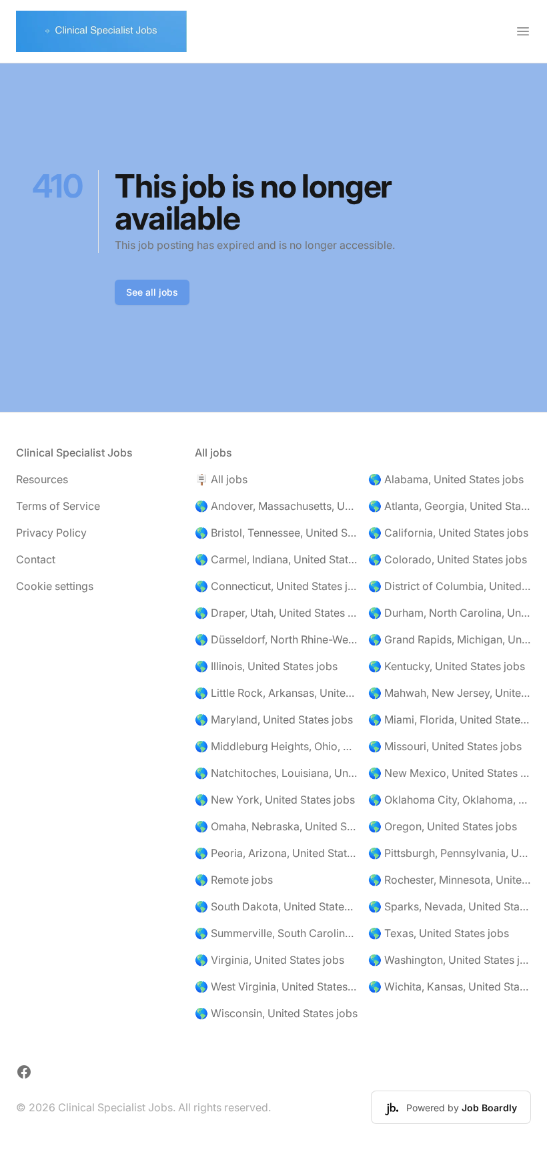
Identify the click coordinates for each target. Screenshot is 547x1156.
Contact (35, 559)
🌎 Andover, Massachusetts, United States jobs (276, 506)
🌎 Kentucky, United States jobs (446, 666)
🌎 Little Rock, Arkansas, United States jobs (276, 692)
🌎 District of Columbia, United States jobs (449, 586)
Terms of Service (58, 506)
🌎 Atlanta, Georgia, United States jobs (449, 506)
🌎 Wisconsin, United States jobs (276, 1013)
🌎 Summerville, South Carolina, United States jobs (276, 933)
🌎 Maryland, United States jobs (274, 719)
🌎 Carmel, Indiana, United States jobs (276, 559)
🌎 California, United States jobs (448, 532)
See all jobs (152, 292)
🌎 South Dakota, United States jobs (276, 906)
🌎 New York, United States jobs (275, 799)
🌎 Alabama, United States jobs (446, 479)
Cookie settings (54, 586)
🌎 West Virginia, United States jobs (276, 986)
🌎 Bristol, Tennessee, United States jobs (276, 532)
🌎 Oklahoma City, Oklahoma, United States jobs (449, 799)
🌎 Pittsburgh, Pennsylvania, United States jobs (449, 853)
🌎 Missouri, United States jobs (445, 746)
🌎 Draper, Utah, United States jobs (276, 612)
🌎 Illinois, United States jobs (266, 666)
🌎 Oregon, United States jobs (442, 826)
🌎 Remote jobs (234, 879)
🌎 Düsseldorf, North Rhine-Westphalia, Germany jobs (276, 639)
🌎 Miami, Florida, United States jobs (449, 719)
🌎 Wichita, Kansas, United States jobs (449, 986)
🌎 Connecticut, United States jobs (276, 586)
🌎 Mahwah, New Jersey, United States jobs (449, 692)
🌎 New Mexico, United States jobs (449, 773)
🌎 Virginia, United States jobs (269, 959)
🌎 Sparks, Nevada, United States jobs (449, 906)
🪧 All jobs (221, 479)
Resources (42, 479)
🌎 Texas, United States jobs (438, 933)
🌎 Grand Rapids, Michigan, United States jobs (449, 639)
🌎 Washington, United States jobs (449, 959)
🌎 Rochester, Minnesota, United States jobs (449, 879)
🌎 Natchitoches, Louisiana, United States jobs (276, 773)
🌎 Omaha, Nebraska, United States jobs (276, 826)
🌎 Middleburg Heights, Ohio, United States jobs (276, 746)
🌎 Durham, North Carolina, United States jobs (449, 612)
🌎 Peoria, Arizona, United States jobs (276, 853)
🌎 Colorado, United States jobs (447, 559)
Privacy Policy (51, 532)
